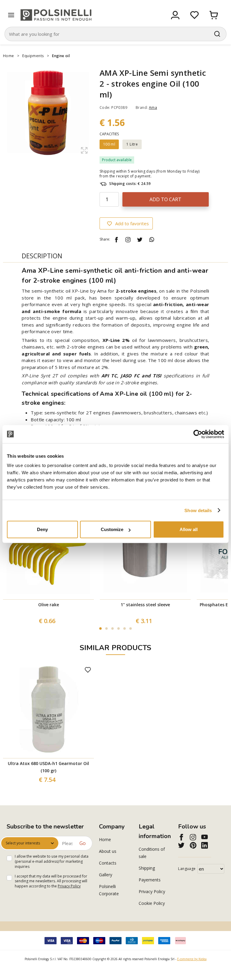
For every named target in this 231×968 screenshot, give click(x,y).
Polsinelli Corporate (109, 889)
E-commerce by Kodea (192, 959)
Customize (112, 529)
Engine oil (61, 55)
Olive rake (48, 604)
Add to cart (165, 199)
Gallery (105, 874)
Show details (198, 510)
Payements (150, 880)
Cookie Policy (152, 903)
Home (8, 55)
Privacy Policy (69, 886)
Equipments (33, 55)
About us (107, 851)
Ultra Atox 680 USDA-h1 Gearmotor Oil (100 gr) (48, 767)
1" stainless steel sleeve (145, 604)
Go (82, 843)
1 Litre (132, 144)
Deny (42, 529)
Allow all (189, 529)
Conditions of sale (152, 852)
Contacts (107, 863)
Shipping (147, 868)
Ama (153, 107)
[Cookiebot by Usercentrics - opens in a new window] (197, 433)
